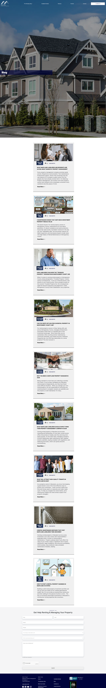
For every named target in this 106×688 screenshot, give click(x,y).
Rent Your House (41, 683)
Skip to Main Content (5, 0)
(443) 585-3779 (25, 684)
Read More (40, 186)
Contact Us (98, 3)
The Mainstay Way (28, 3)
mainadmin (52, 163)
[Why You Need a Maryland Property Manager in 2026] (53, 360)
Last (54, 614)
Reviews (59, 3)
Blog (55, 681)
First (23, 614)
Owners (84, 3)
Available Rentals (45, 3)
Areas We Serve (57, 686)
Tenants (72, 3)
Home (39, 678)
